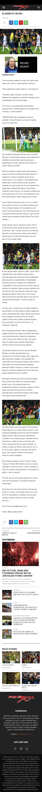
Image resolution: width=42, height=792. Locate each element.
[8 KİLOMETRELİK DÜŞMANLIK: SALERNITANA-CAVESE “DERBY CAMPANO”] (7, 607)
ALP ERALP (25, 690)
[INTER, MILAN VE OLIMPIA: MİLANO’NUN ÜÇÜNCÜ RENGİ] (7, 594)
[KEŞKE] (31, 657)
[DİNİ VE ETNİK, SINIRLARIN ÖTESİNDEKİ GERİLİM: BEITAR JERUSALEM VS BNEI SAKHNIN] (20, 554)
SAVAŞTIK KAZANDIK (33, 533)
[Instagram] (21, 749)
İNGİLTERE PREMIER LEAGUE (21, 615)
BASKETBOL (16, 590)
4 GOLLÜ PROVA (8, 665)
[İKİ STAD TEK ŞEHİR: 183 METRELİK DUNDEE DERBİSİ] (7, 634)
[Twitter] (16, 22)
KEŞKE (24, 665)
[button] (3, 7)
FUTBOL (15, 603)
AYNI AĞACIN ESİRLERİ (10, 686)
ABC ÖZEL (5, 567)
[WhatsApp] (26, 22)
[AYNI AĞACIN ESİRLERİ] (11, 678)
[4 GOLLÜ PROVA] (11, 657)
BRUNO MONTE (6, 667)
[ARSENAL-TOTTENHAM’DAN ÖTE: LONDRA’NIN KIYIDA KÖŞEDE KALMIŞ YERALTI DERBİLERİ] (7, 620)
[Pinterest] (21, 22)
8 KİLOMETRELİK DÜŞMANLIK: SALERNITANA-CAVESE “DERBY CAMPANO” (25, 607)
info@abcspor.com (24, 734)
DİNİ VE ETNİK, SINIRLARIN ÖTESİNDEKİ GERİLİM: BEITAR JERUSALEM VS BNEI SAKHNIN (17, 573)
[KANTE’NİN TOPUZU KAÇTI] (31, 678)
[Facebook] (11, 22)
